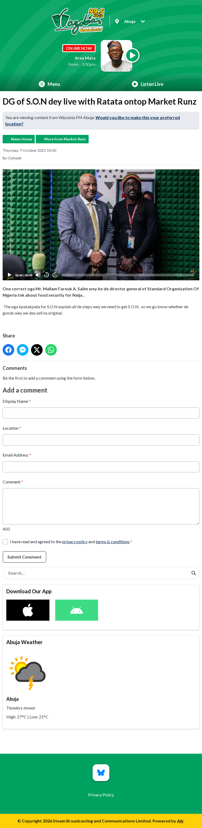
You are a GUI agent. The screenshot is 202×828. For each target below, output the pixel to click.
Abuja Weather (24, 642)
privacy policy (75, 541)
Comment (13, 481)
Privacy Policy (101, 794)
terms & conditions (113, 541)
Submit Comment (24, 556)
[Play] (9, 275)
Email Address (17, 454)
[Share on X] (37, 350)
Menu (54, 84)
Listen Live (152, 84)
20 (47, 275)
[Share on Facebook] (8, 350)
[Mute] (38, 275)
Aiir (180, 820)
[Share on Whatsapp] (51, 350)
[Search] (193, 573)
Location (12, 427)
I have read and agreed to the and (71, 541)
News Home (21, 139)
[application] (101, 224)
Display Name (17, 401)
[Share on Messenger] (22, 350)
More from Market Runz (65, 139)
